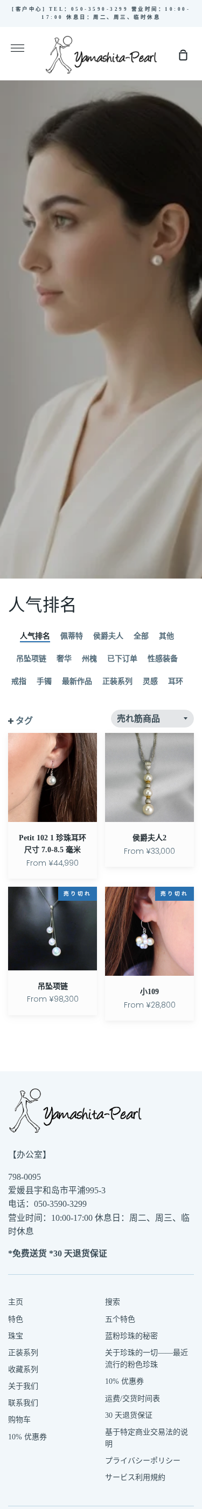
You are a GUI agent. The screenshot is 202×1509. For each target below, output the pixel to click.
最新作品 (77, 681)
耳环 (175, 681)
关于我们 (23, 1386)
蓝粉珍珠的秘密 (131, 1336)
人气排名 (35, 636)
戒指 (18, 681)
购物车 (19, 1420)
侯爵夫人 (108, 636)
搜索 (112, 1302)
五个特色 (120, 1319)
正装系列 (117, 681)
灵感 (150, 681)
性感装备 (163, 659)
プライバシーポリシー (142, 1461)
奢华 (64, 659)
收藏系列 (23, 1369)
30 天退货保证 (128, 1415)
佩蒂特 (71, 636)
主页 (15, 1302)
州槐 (89, 659)
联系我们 (23, 1403)
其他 (166, 636)
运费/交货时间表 (132, 1399)
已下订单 (122, 659)
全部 (141, 636)
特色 (15, 1319)
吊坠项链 (31, 659)
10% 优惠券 (27, 1437)
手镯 (44, 681)
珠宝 (15, 1336)
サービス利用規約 (135, 1477)
